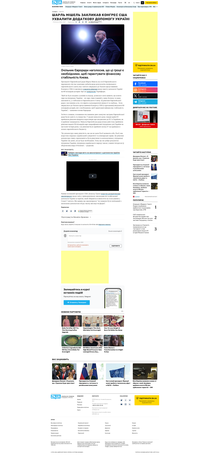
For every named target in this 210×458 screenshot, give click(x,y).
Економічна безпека (83, 430)
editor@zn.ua (95, 414)
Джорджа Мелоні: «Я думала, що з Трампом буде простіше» (141, 158)
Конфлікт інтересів (83, 428)
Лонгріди (113, 2)
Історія (134, 425)
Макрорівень (54, 428)
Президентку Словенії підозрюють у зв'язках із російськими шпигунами (141, 167)
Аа (142, 2)
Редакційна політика (83, 407)
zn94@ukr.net (95, 409)
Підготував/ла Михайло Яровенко (75, 217)
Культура (107, 433)
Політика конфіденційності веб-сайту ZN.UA (147, 452)
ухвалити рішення (90, 89)
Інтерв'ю (106, 2)
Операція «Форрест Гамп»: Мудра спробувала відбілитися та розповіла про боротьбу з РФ (142, 207)
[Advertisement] (85, 267)
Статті (89, 2)
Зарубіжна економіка (84, 425)
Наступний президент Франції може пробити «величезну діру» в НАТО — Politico (141, 177)
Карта (78, 410)
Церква (107, 430)
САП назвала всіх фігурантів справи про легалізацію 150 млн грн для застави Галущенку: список (143, 217)
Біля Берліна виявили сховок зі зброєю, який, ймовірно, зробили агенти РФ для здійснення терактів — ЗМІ (141, 188)
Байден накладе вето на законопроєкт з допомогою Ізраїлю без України (94, 154)
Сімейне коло (136, 428)
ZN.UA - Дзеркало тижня (145, 124)
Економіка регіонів (56, 435)
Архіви (79, 399)
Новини (82, 2)
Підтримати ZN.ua (151, 2)
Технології (108, 425)
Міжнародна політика (57, 425)
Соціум (134, 423)
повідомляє (91, 91)
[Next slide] (156, 6)
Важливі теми (57, 6)
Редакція (79, 402)
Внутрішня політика (56, 423)
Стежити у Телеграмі (78, 302)
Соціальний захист (83, 423)
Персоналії (81, 433)
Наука (106, 423)
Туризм (134, 430)
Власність (135, 433)
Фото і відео (97, 2)
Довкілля (107, 428)
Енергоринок (54, 430)
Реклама (79, 404)
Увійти (138, 2)
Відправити (116, 246)
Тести (120, 2)
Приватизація (55, 433)
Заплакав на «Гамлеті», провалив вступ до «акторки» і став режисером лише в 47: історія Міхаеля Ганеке (141, 229)
